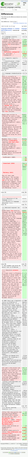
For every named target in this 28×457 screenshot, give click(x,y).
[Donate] (11, 452)
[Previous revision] (22, 26)
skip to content (24, 1)
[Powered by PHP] (17, 452)
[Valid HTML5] (22, 452)
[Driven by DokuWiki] (17, 453)
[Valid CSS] (11, 453)
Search (13, 9)
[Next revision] (14, 26)
